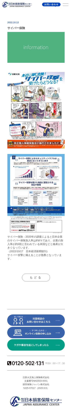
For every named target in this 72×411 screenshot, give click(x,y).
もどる (36, 277)
